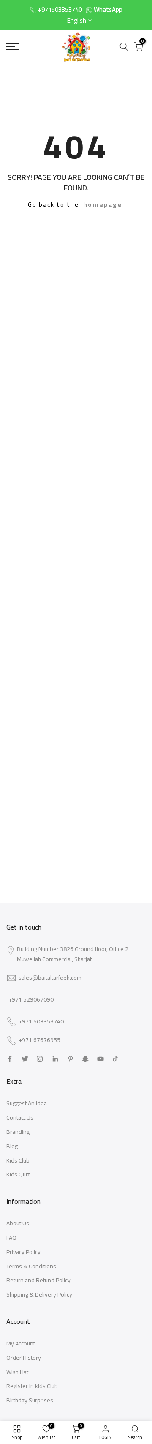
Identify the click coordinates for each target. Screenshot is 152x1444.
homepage (102, 204)
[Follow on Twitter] (25, 1059)
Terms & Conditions (31, 1266)
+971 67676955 (39, 1040)
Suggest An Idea (26, 1103)
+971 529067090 (31, 999)
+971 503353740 (41, 1022)
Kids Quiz (18, 1174)
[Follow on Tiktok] (115, 1059)
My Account (20, 1343)
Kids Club (18, 1160)
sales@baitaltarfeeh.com (50, 977)
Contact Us (19, 1117)
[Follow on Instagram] (40, 1059)
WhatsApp (108, 9)
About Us (17, 1223)
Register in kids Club (32, 1385)
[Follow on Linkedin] (55, 1059)
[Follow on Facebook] (9, 1059)
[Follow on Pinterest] (70, 1059)
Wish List (17, 1371)
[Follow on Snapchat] (85, 1059)
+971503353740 (60, 9)
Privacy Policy (23, 1251)
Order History (23, 1357)
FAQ (11, 1237)
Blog (12, 1146)
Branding (18, 1131)
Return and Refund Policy (38, 1280)
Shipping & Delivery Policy (39, 1294)
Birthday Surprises (29, 1400)
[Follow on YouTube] (100, 1059)
